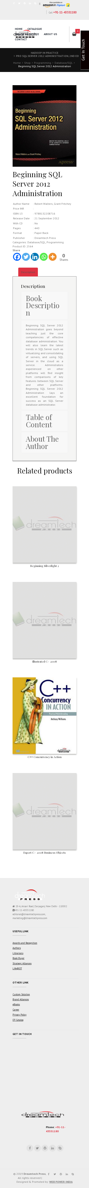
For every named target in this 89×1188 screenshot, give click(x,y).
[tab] (28, 272)
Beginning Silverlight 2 (44, 566)
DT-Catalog (18, 1020)
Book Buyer (18, 958)
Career (16, 1009)
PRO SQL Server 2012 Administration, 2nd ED (47, 56)
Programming (42, 62)
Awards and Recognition (25, 943)
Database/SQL (64, 62)
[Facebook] (17, 257)
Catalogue (34, 29)
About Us (50, 34)
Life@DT (17, 968)
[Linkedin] (35, 257)
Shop (27, 62)
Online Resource (27, 34)
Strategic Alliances (22, 963)
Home (19, 29)
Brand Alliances (21, 999)
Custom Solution (21, 994)
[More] (53, 257)
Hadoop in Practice (44, 52)
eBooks (16, 1004)
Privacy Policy (19, 1014)
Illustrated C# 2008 (44, 661)
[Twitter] (26, 257)
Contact (21, 39)
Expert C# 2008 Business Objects (44, 852)
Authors (17, 948)
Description (28, 272)
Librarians (18, 953)
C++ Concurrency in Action (45, 757)
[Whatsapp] (44, 257)
